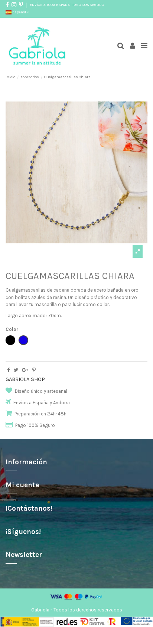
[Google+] (25, 370)
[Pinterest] (34, 370)
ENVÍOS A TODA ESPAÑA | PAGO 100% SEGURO (67, 5)
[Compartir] (8, 370)
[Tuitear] (16, 370)
